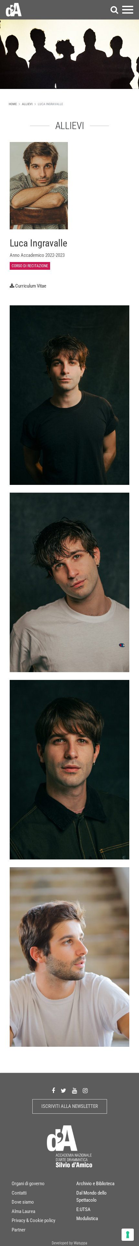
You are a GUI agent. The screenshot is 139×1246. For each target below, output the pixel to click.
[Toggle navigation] (127, 9)
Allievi (27, 104)
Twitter (63, 1091)
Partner (19, 1230)
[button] (114, 9)
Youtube (74, 1091)
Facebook (53, 1091)
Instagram (85, 1091)
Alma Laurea (23, 1211)
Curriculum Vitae (30, 286)
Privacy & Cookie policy (33, 1220)
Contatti (19, 1193)
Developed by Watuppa (69, 1243)
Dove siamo (23, 1202)
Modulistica (87, 1218)
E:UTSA (83, 1209)
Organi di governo (28, 1183)
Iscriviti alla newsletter (69, 1106)
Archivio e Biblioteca (95, 1183)
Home (13, 104)
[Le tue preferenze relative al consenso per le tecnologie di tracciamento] (128, 1235)
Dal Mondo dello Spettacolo (91, 1196)
